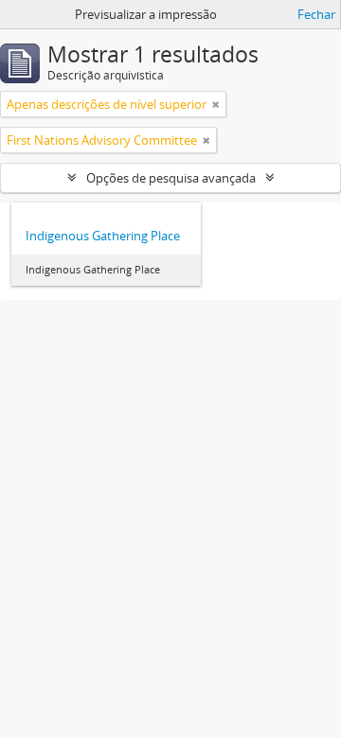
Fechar (316, 14)
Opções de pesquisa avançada (171, 177)
